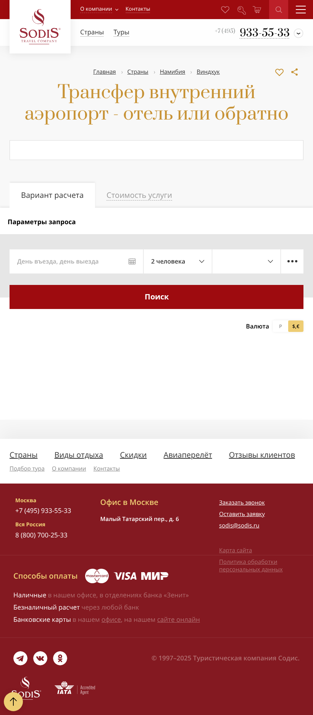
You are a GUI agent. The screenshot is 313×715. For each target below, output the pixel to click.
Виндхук (208, 72)
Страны (137, 72)
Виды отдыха (79, 455)
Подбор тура (27, 468)
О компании (96, 9)
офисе (111, 619)
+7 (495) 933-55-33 (43, 510)
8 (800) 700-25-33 (41, 535)
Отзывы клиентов (262, 455)
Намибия (173, 72)
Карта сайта (235, 550)
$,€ (295, 326)
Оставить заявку (242, 514)
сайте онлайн (178, 619)
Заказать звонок (242, 502)
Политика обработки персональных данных (251, 565)
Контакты (107, 468)
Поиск (157, 296)
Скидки (133, 455)
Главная (104, 72)
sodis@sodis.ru (239, 525)
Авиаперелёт (188, 455)
